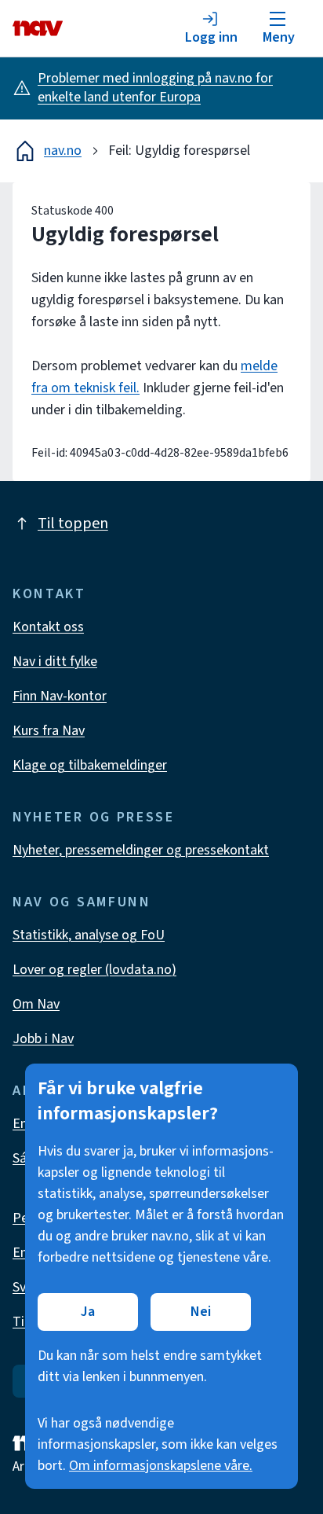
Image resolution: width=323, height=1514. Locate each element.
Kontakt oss (48, 627)
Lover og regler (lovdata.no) (94, 969)
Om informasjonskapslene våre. (160, 1465)
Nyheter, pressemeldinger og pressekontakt (141, 850)
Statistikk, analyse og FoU (89, 935)
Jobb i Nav (43, 1039)
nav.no (63, 150)
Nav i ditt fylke (55, 661)
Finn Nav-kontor (60, 696)
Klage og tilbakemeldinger (90, 765)
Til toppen (73, 524)
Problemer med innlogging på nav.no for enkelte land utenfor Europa (155, 87)
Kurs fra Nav (49, 730)
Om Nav (36, 1004)
